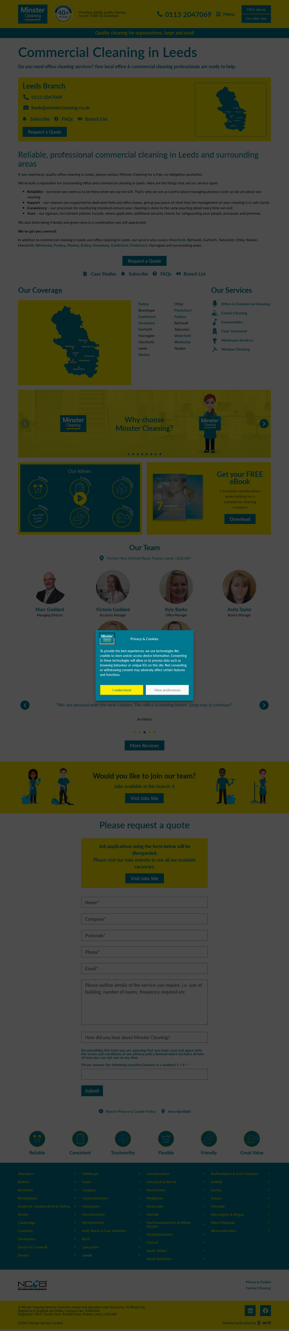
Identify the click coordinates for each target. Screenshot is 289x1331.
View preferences (167, 689)
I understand (121, 689)
